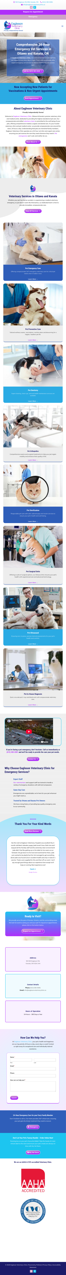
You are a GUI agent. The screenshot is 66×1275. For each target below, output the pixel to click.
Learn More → (33, 279)
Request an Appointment (32, 931)
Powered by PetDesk (35, 1265)
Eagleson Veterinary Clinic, (21, 58)
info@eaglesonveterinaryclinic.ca (35, 990)
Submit (14, 1098)
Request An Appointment (33, 12)
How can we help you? (18, 1080)
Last (35, 1062)
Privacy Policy (47, 1265)
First (11, 1062)
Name (12, 1057)
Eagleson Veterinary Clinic (22, 116)
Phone (12, 1073)
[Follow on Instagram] (31, 7)
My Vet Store (34, 1152)
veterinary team (29, 121)
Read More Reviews (32, 831)
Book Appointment (32, 98)
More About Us (31, 142)
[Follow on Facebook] (34, 7)
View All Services (32, 211)
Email (12, 1066)
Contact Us (32, 759)
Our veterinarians (19, 782)
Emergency (33, 17)
